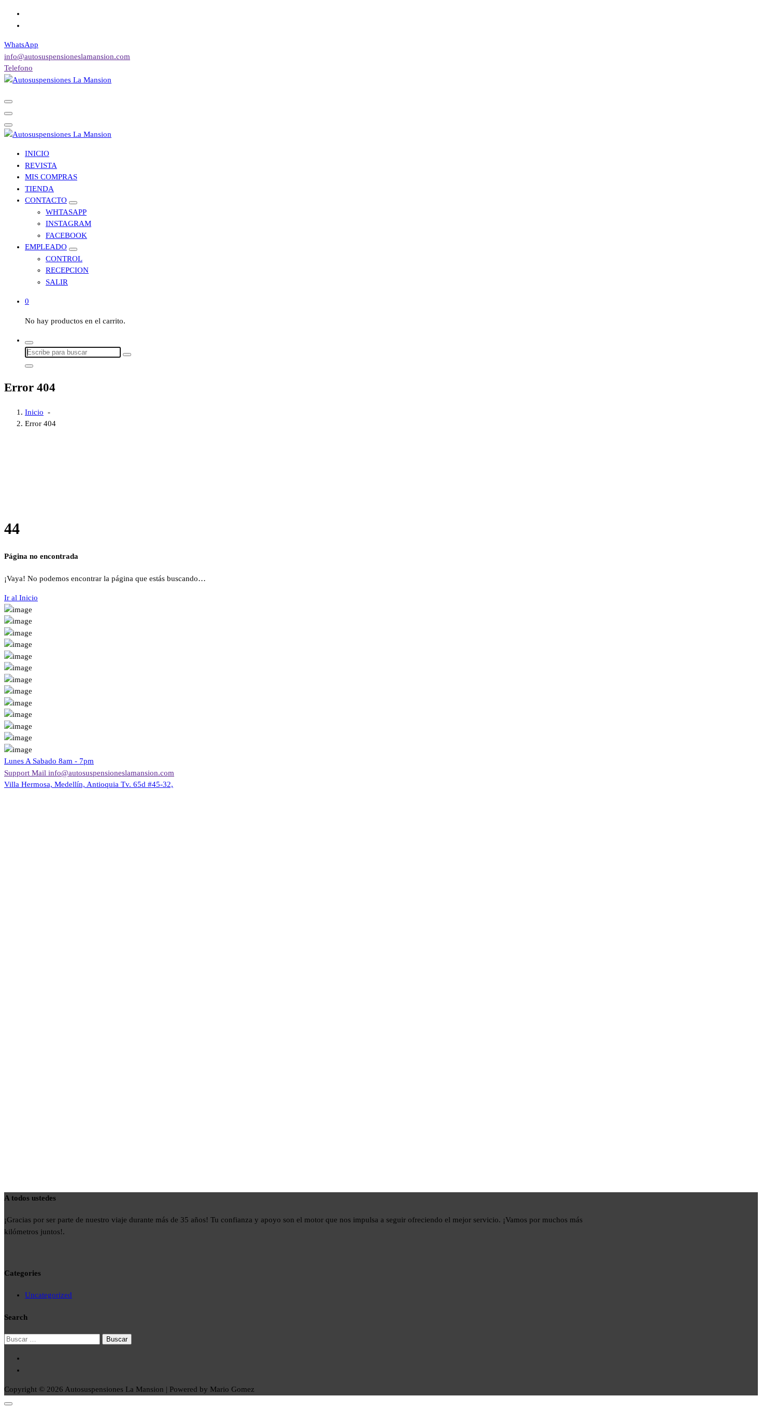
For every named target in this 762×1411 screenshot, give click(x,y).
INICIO (37, 153)
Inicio (34, 412)
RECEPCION (67, 270)
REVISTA (41, 165)
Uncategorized (48, 1295)
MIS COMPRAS (51, 177)
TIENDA (39, 189)
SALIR (57, 282)
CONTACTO (46, 200)
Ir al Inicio (21, 598)
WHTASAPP (66, 212)
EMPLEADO (46, 247)
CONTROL (64, 259)
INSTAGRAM (68, 223)
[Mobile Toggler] (73, 202)
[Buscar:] (53, 1339)
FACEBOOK (66, 235)
